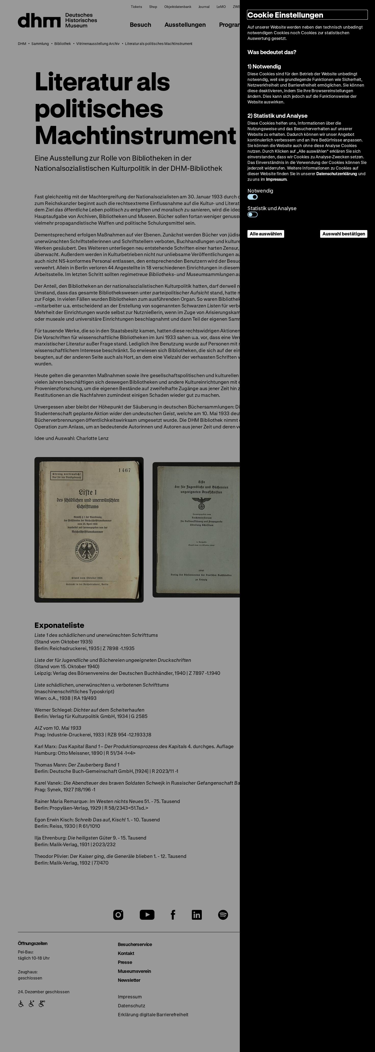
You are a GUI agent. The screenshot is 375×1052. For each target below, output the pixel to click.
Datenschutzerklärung (336, 173)
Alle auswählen (266, 233)
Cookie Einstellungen (285, 14)
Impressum (276, 179)
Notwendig (260, 191)
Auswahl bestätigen (343, 233)
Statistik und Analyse (272, 208)
